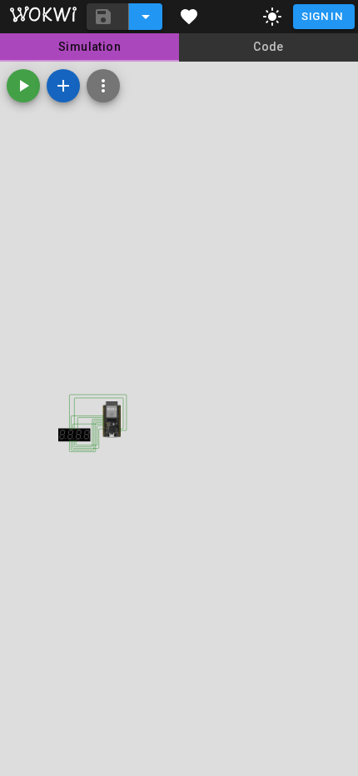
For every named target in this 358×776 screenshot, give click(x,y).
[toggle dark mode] (272, 16)
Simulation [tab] (89, 46)
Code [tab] (268, 46)
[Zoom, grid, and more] (103, 85)
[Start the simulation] (23, 85)
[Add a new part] (63, 85)
